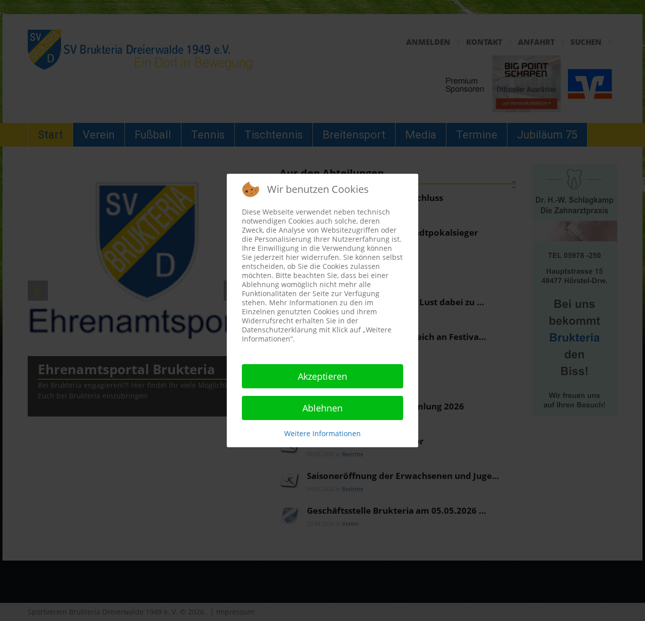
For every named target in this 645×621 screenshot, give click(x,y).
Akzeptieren (322, 376)
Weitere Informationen (322, 433)
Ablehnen (322, 408)
